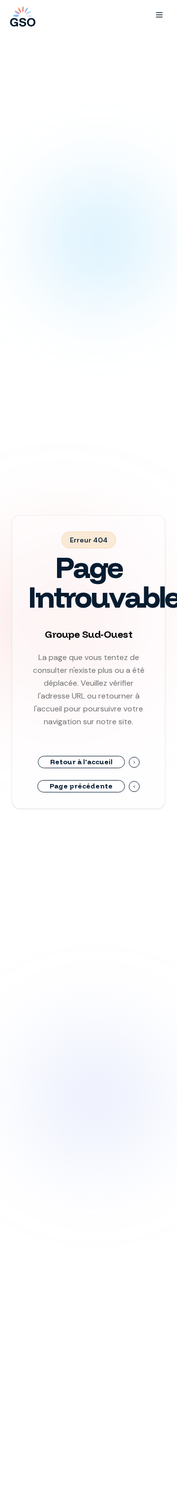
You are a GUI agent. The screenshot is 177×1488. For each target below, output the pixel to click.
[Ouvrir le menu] (159, 15)
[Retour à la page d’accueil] (21, 15)
